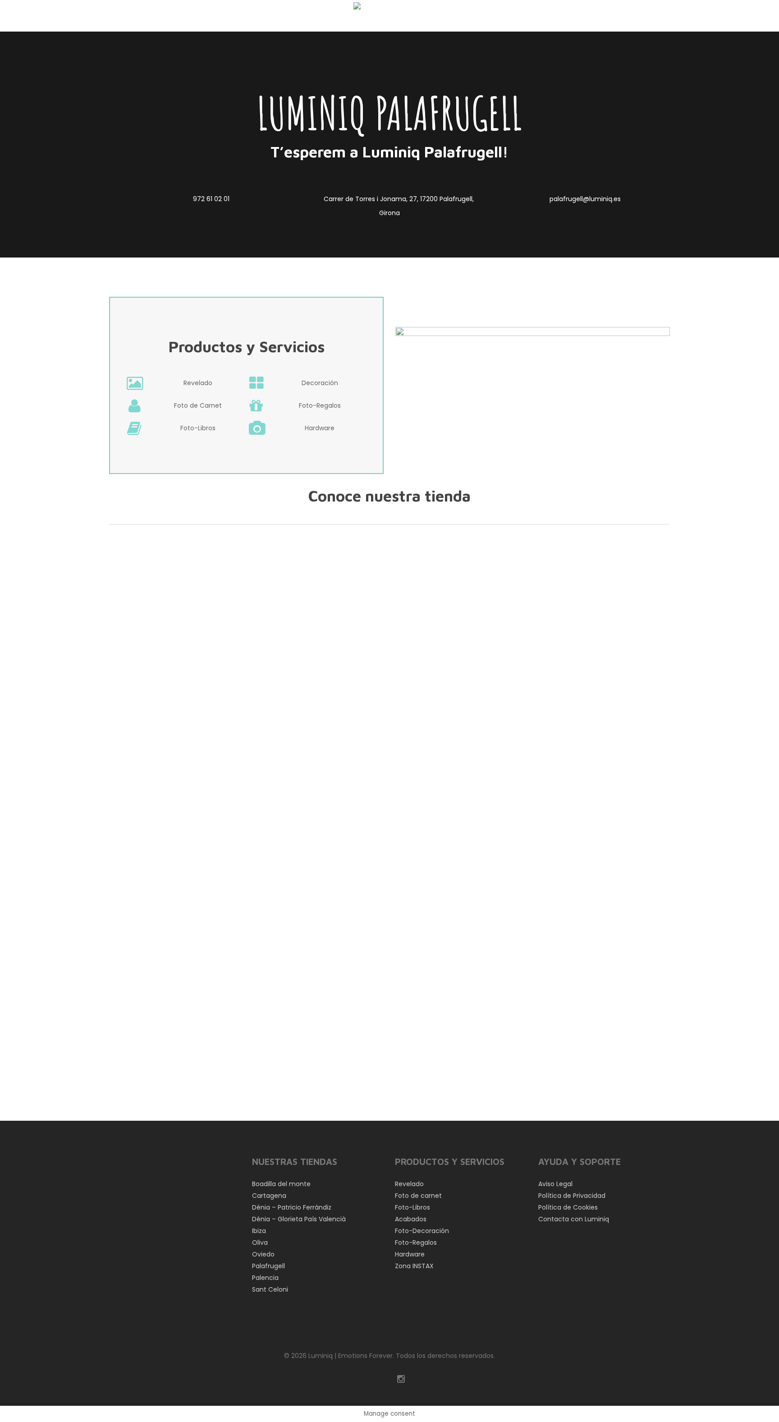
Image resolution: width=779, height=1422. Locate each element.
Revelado (409, 1183)
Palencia (265, 1277)
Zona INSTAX (414, 1265)
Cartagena (269, 1195)
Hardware (410, 1254)
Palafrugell (268, 1265)
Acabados (410, 1219)
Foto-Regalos (416, 1242)
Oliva (260, 1242)
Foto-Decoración (422, 1230)
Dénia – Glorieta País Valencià (299, 1219)
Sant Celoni (270, 1289)
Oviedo (263, 1254)
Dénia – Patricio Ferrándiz (291, 1207)
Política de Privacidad (571, 1195)
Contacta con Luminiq (573, 1219)
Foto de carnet (418, 1195)
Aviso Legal (555, 1183)
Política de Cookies (568, 1207)
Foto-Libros (412, 1207)
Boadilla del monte (281, 1183)
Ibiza (259, 1230)
